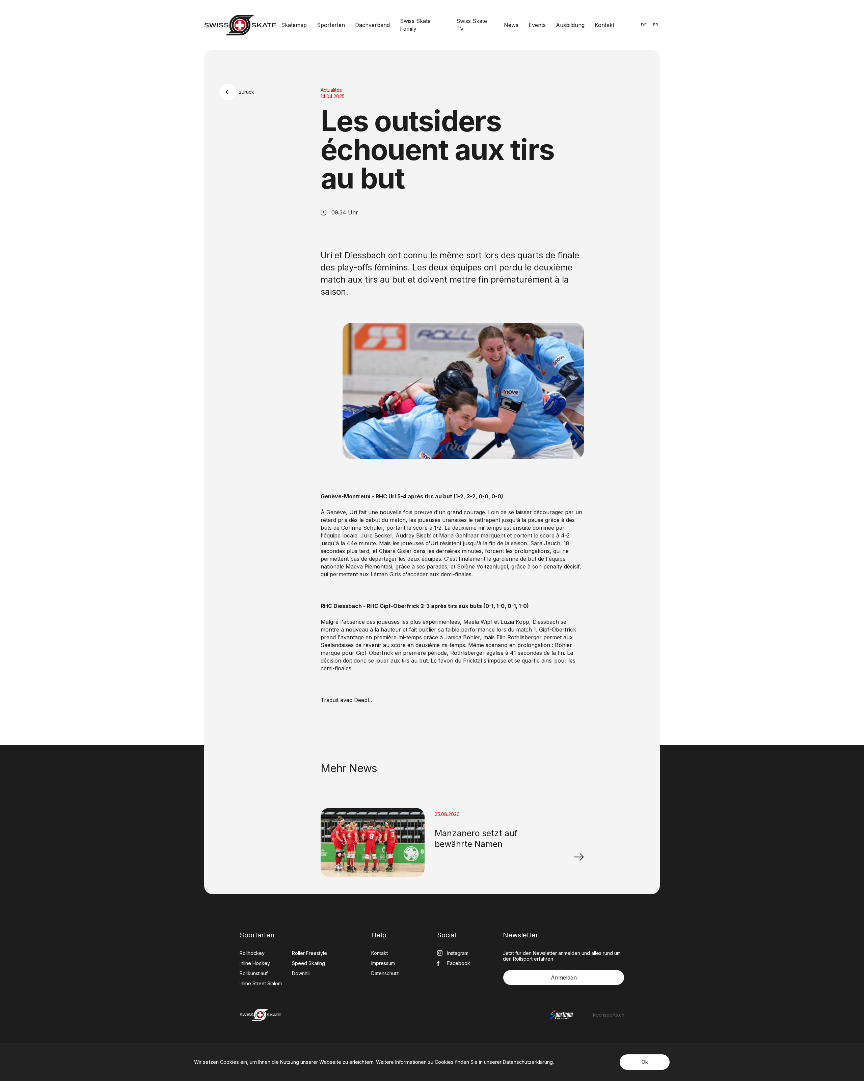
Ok (645, 1062)
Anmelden (564, 977)
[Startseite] (240, 25)
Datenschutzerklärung (528, 1062)
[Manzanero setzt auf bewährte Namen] (579, 857)
